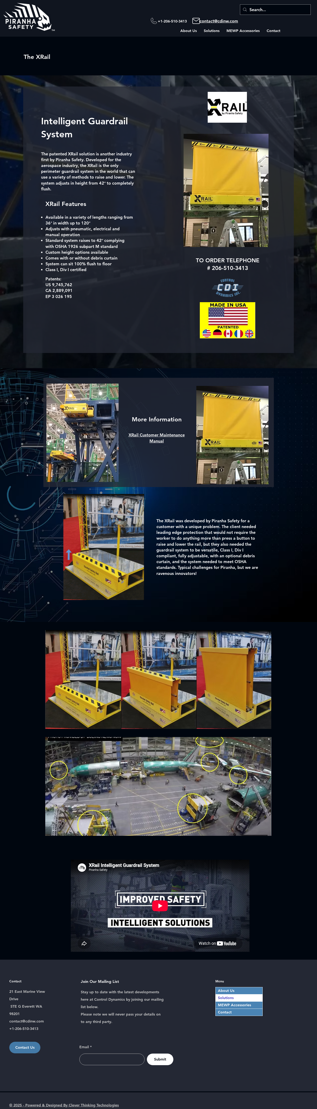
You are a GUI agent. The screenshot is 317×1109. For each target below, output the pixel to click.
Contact (225, 1012)
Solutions (226, 998)
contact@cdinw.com (219, 21)
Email (84, 1047)
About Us (226, 990)
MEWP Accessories (234, 1005)
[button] (188, 31)
